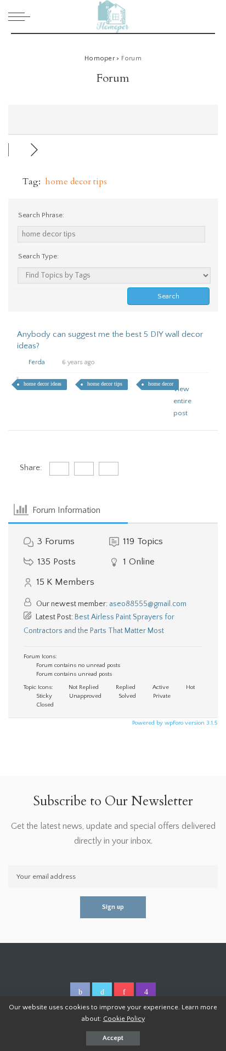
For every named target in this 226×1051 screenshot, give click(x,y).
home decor (160, 384)
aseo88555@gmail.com (148, 604)
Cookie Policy (124, 1018)
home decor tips (104, 384)
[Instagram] (146, 992)
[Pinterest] (124, 992)
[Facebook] (80, 992)
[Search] (209, 16)
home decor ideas (42, 384)
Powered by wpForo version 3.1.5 (174, 723)
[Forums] (19, 149)
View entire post (182, 401)
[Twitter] (102, 992)
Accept (113, 1038)
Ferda (37, 362)
